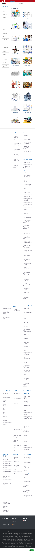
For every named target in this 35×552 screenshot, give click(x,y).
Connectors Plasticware (17, 470)
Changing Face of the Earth (27, 343)
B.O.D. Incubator (26, 181)
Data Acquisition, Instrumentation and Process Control (7, 481)
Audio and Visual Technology (7, 471)
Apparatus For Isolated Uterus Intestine (26, 178)
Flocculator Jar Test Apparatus (26, 226)
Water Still (25, 180)
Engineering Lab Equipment (5, 33)
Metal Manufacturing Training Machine (17, 447)
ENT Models (25, 398)
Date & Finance (5, 416)
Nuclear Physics (16, 165)
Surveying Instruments (27, 196)
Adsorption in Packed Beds (27, 321)
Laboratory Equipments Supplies (4, 30)
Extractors (25, 442)
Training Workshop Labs (27, 379)
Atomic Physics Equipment (27, 481)
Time (4, 413)
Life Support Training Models (28, 418)
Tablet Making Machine (27, 176)
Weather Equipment (6, 510)
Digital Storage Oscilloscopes (7, 460)
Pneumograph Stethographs (28, 242)
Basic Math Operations (6, 397)
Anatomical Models (26, 393)
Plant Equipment (26, 135)
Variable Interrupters (26, 260)
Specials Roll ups (26, 351)
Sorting (4, 401)
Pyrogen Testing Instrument (27, 220)
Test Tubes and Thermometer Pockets (26, 431)
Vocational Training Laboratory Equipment (5, 48)
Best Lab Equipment (4, 17)
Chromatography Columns (27, 446)
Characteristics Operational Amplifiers (17, 144)
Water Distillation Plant (27, 288)
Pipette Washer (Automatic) (27, 197)
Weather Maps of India (27, 346)
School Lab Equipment (27, 162)
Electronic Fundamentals (6, 470)
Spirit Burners (25, 435)
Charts (25, 318)
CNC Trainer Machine (26, 378)
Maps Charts (25, 362)
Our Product (6, 6)
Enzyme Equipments (26, 146)
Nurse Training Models (27, 417)
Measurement (26, 474)
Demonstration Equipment (27, 457)
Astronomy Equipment (6, 503)
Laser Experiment (16, 154)
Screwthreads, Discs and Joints (27, 437)
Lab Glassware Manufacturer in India (14, 531)
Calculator (4, 396)
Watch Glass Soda (26, 426)
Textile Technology (16, 450)
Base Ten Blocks (5, 405)
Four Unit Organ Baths (27, 251)
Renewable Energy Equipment (28, 495)
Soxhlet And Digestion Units (7, 311)
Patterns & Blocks (5, 409)
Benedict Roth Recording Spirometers (27, 246)
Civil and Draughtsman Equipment (26, 366)
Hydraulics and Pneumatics (17, 445)
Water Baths (25, 289)
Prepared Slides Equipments (27, 134)
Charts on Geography (26, 342)
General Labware (16, 466)
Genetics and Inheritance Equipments (27, 148)
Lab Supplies (15, 309)
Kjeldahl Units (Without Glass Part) (27, 205)
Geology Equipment (6, 507)
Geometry (4, 404)
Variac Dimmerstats (6, 456)
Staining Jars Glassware (27, 432)
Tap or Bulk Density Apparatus (26, 222)
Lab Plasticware (15, 454)
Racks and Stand (16, 462)
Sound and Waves (26, 496)
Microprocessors (16, 159)
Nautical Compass (26, 367)
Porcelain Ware (5, 39)
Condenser (25, 445)
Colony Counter (26, 213)
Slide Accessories (16, 458)
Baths (24, 193)
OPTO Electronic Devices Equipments (16, 161)
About (14, 524)
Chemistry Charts (26, 325)
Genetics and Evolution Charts (26, 330)
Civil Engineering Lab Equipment (26, 317)
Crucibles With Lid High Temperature (16, 402)
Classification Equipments (27, 142)
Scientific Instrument (4, 11)
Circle (4, 412)
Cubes (4, 408)
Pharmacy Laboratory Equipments (26, 230)
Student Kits (5, 424)
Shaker (25, 188)
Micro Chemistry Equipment (27, 467)
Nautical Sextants (26, 375)
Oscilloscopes (5, 467)
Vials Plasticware (16, 457)
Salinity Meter (25, 209)
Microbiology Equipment (27, 152)
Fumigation (25, 283)
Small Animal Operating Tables (26, 238)
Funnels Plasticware (16, 465)
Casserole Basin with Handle (17, 398)
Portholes (25, 374)
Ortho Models (25, 414)
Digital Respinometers (27, 247)
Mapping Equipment (6, 502)
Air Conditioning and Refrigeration (26, 384)
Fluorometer (25, 216)
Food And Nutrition (26, 334)
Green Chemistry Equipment (27, 462)
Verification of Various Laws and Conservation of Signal (17, 151)
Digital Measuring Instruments (15, 163)
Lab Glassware (5, 51)
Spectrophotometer (26, 299)
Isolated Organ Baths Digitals (28, 250)
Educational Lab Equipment (5, 20)
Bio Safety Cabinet (26, 280)
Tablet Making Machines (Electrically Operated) (26, 270)
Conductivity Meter (26, 208)
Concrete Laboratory (16, 442)
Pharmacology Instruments (27, 175)
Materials (25, 466)
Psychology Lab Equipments (7, 308)
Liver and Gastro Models (27, 405)
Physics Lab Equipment (4, 63)
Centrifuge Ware (16, 474)
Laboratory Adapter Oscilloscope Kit (26, 451)
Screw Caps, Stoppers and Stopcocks (27, 439)
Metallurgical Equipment (27, 307)
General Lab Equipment (17, 310)
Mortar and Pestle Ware (17, 393)
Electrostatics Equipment (27, 487)
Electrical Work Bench (17, 437)
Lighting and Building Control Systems (7, 484)
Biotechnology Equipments (27, 139)
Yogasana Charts (26, 339)
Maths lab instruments (6, 392)
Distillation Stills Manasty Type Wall (6, 318)
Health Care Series (26, 335)
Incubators (25, 189)
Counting (4, 400)
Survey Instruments (26, 308)
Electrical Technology (6, 475)
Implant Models (26, 402)
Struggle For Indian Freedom (27, 353)
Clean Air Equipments (27, 192)
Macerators (25, 267)
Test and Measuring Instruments (16, 167)
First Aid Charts (26, 338)
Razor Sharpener (26, 311)
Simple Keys (25, 256)
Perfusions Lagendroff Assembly (26, 253)
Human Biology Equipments (27, 151)
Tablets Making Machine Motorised (26, 273)
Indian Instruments (6, 307)
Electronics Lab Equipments (5, 54)
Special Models (26, 410)
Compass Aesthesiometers (27, 263)
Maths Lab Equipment (4, 37)
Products (14, 521)
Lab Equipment (26, 463)
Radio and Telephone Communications (6, 473)
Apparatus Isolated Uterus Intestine (27, 277)
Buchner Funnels (16, 403)
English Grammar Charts (27, 358)
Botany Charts (26, 322)
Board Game (5, 420)
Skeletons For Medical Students (26, 397)
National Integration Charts (27, 354)
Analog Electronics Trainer (7, 466)
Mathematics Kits (5, 393)
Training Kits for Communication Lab (15, 137)
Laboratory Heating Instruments (6, 313)
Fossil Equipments (5, 506)
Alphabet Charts (26, 347)
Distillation (25, 441)
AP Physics (25, 478)
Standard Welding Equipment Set (17, 436)
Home (3, 6)
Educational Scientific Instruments (24, 531)
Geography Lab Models (5, 66)
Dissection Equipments (27, 143)
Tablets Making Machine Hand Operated (26, 275)
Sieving (4, 322)
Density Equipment (26, 482)
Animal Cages (15, 473)
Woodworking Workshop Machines (16, 427)
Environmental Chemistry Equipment (27, 459)
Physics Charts (26, 326)
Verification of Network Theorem (16, 146)
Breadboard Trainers (6, 464)
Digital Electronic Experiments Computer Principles (16, 139)
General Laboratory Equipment (26, 298)
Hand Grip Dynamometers (27, 264)
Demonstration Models (17, 149)
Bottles (15, 469)
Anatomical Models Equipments (26, 422)
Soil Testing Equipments (27, 370)
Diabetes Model (26, 401)
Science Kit (4, 132)
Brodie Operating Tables (27, 233)
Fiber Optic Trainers (6, 459)
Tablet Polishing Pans (27, 268)
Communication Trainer (6, 463)
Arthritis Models (26, 411)
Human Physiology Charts (27, 331)
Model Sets (25, 470)
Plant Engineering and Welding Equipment (17, 431)
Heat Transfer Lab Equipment (28, 312)
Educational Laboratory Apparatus (6, 320)
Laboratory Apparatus (4, 26)
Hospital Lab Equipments (4, 42)
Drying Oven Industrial (27, 185)
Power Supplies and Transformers (16, 134)
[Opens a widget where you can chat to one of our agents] (31, 550)
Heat (24, 477)
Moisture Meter (26, 200)
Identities (4, 417)
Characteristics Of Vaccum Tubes (17, 156)
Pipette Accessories (16, 461)
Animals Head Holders (27, 241)
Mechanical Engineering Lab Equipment (27, 381)
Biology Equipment (5, 14)
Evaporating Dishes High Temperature (16, 396)
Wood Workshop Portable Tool (18, 429)
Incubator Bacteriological (27, 184)
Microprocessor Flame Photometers (26, 228)
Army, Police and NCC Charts (27, 361)
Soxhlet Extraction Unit (27, 203)
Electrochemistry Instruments (25, 172)
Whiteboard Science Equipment (6, 512)
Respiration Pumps (26, 232)
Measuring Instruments (6, 316)
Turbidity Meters (26, 212)
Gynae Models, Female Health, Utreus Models (27, 407)
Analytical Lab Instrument (5, 23)
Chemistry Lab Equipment (5, 59)
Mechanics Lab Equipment (27, 492)
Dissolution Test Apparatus (27, 217)
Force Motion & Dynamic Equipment (26, 491)
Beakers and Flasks (26, 449)
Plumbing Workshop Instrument (16, 441)
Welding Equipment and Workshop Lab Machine (16, 433)
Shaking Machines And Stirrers (26, 294)
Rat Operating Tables (27, 236)
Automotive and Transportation (25, 386)
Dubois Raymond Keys (27, 255)
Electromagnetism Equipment (26, 486)
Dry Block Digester (26, 292)
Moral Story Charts (26, 350)
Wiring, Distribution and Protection (6, 477)
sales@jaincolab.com (6, 524)
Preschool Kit (25, 163)
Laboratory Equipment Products (26, 167)
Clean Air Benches (26, 279)
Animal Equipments (26, 138)
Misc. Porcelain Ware (16, 392)
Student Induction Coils (27, 259)
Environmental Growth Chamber (26, 285)
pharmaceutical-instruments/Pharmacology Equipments (27, 302)
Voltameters (25, 427)
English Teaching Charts (27, 357)
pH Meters (25, 206)
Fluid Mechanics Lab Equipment (26, 314)
